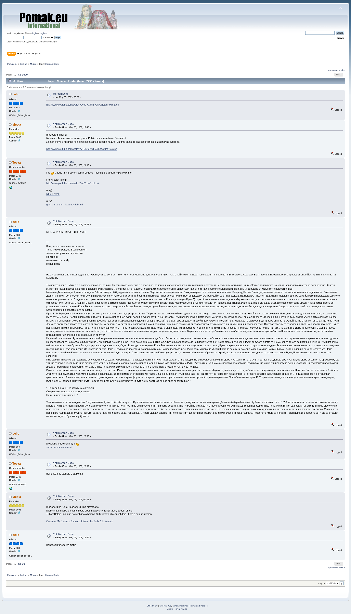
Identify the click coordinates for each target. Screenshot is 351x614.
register (43, 33)
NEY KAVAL (53, 194)
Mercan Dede (60, 93)
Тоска (16, 162)
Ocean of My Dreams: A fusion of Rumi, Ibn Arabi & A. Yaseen (79, 521)
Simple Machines (180, 606)
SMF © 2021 (165, 606)
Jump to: (321, 583)
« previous (333, 70)
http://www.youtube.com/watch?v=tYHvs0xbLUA (72, 183)
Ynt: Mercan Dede (63, 124)
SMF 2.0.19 (152, 606)
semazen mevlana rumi (59, 447)
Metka (16, 124)
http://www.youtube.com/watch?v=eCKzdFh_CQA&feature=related (82, 104)
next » (342, 70)
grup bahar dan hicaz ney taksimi (64, 204)
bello (15, 94)
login (34, 33)
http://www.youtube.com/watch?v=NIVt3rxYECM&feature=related (81, 149)
